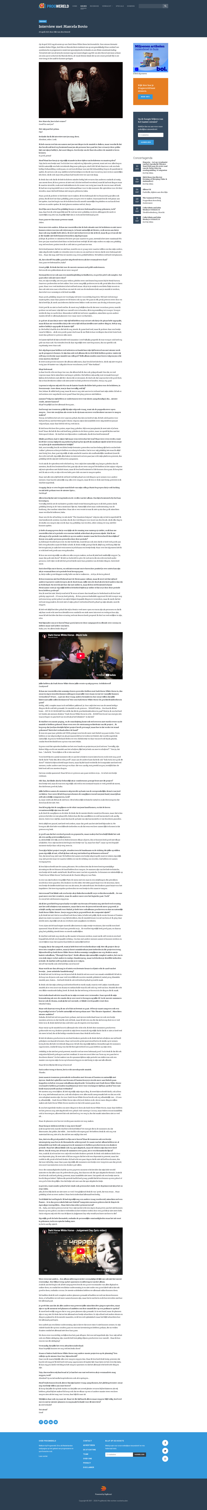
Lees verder (43, 1456)
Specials (120, 6)
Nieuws (83, 6)
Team (85, 1454)
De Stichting (89, 1450)
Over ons (87, 1459)
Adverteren (89, 1445)
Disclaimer (88, 1467)
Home (74, 6)
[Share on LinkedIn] (51, 1422)
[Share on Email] (56, 1422)
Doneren (131, 6)
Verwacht (106, 6)
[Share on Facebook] (41, 1422)
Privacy (87, 1463)
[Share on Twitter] (46, 1422)
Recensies (94, 6)
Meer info (145, 97)
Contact (87, 1441)
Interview (43, 21)
